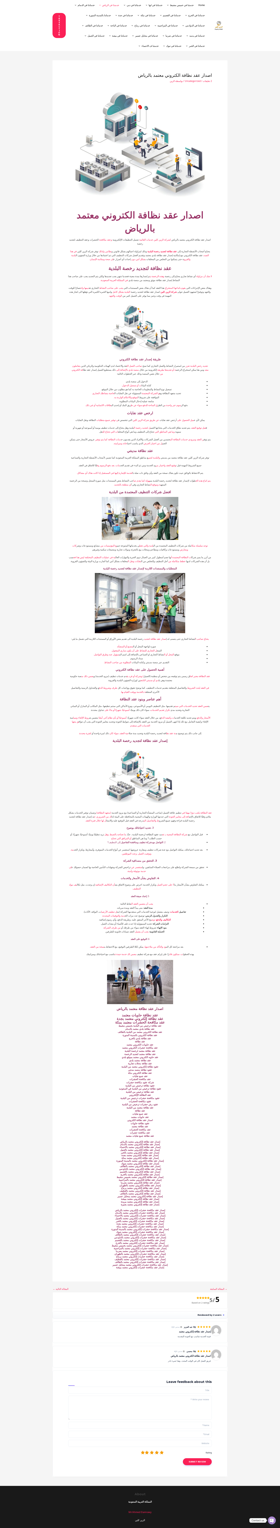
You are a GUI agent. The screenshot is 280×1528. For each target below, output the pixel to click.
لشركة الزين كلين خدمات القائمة (155, 239)
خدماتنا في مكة (148, 15)
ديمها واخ (84, 287)
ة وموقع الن (155, 484)
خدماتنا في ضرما (174, 35)
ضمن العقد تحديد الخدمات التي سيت (191, 706)
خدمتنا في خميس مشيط (182, 5)
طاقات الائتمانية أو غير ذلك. (98, 405)
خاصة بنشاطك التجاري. (103, 393)
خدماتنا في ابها (155, 5)
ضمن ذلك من (87, 676)
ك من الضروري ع (102, 816)
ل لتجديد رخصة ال (142, 427)
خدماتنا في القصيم (172, 15)
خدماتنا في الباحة (118, 25)
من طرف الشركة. (112, 927)
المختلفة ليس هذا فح (83, 557)
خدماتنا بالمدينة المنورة (100, 15)
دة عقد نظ (171, 733)
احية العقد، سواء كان (119, 733)
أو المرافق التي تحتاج (121, 838)
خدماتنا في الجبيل (96, 35)
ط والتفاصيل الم (151, 820)
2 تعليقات (207, 81)
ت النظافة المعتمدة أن (181, 557)
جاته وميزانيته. (120, 443)
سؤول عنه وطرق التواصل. (106, 654)
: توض (161, 919)
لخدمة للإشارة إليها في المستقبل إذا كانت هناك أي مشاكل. (105, 473)
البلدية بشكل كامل (121, 291)
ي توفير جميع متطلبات (107, 420)
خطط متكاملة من (177, 561)
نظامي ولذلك (105, 251)
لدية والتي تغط (146, 545)
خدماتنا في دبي (134, 5)
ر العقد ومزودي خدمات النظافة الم (186, 439)
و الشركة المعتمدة (150, 393)
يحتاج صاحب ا (202, 638)
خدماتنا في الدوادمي (195, 25)
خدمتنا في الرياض (110, 5)
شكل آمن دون (138, 259)
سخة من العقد (97, 946)
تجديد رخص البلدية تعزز (197, 365)
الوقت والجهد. (115, 295)
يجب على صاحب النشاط (111, 287)
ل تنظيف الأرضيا (109, 911)
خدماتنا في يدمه (197, 35)
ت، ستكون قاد (176, 954)
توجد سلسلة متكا (199, 545)
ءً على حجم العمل (165, 884)
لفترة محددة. (85, 733)
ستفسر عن (136, 867)
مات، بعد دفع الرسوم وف (108, 465)
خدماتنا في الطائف (94, 25)
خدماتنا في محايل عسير (146, 35)
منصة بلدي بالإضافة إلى (127, 369)
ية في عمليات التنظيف (104, 557)
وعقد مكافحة (106, 239)
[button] (168, 5)
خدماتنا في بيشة (120, 35)
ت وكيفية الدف (167, 717)
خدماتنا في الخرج (196, 15)
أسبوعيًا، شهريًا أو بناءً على (117, 710)
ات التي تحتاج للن (110, 431)
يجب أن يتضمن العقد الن (142, 903)
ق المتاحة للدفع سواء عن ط (144, 405)
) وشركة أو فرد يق (135, 676)
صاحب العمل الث (134, 365)
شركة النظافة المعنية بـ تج (175, 834)
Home (201, 5)
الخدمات (174, 911)
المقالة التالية (60, 1289)
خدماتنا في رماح (142, 25)
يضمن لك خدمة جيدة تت (125, 954)
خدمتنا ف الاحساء (150, 45)
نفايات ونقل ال (134, 561)
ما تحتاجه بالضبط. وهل (116, 834)
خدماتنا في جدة (125, 15)
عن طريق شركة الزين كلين (146, 420)
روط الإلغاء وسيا (81, 717)
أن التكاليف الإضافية (105, 884)
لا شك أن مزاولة (204, 276)
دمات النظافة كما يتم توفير (108, 439)
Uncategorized (193, 81)
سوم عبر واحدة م (172, 405)
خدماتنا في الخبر (197, 45)
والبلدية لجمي (154, 457)
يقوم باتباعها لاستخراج (175, 287)
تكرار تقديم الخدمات (160, 710)
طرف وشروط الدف (108, 687)
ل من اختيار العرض (153, 443)
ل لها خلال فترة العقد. (95, 820)
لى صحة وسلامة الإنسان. (101, 259)
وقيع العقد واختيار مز (166, 465)
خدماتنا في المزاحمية (168, 25)
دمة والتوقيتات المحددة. (113, 915)
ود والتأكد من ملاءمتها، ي (154, 946)
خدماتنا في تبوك (173, 45)
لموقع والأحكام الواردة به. (126, 397)
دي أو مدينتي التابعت (149, 680)
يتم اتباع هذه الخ (203, 480)
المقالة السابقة (218, 1289)
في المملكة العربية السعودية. (114, 280)
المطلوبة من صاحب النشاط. (118, 662)
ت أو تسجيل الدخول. (131, 385)
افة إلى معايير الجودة (179, 816)
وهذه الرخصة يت (157, 276)
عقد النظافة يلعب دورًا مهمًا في (197, 812)
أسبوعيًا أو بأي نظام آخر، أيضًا (113, 717)
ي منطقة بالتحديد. (122, 484)
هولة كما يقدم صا (141, 480)
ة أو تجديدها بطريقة (166, 369)
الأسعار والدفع (203, 717)
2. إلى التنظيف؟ (136, 842)
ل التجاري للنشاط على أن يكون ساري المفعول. (134, 650)
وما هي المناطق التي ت (164, 431)
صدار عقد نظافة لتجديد (155, 638)
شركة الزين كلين (169, 291)
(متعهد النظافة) (103, 812)
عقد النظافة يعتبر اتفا (200, 676)
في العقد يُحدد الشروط (198, 687)
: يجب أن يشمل (142, 931)
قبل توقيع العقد (198, 427)
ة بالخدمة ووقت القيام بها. (133, 691)
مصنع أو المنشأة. (125, 646)
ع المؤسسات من (108, 545)
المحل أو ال (169, 654)
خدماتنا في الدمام (86, 5)
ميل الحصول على (185, 420)
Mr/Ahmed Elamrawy (140, 1512)
